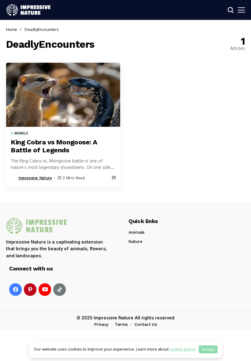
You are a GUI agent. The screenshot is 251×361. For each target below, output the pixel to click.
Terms (121, 324)
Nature (135, 241)
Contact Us (145, 324)
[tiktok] (59, 289)
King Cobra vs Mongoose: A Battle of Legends (54, 146)
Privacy (101, 324)
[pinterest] (30, 289)
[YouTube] (45, 289)
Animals (136, 232)
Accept (208, 349)
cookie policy (183, 349)
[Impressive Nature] (36, 226)
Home (11, 29)
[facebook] (15, 289)
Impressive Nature (35, 178)
